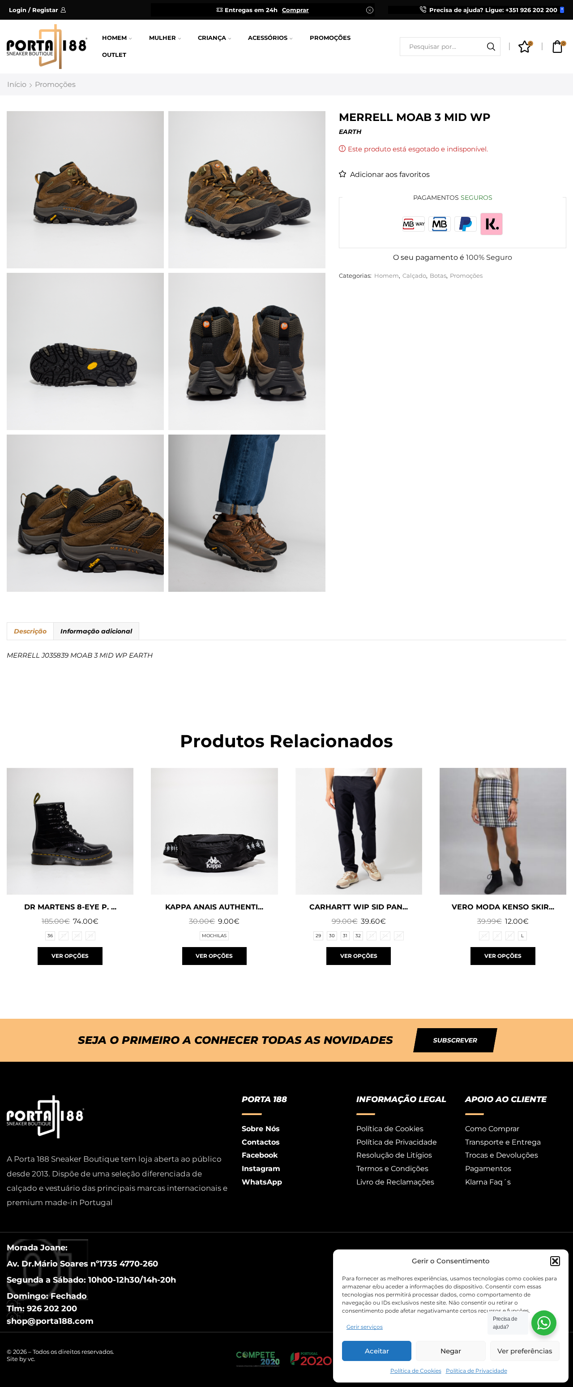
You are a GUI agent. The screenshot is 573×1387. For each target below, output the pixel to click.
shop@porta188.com (50, 1321)
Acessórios (267, 37)
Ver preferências (524, 1351)
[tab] (30, 631)
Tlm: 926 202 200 (42, 1309)
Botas (438, 275)
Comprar (295, 9)
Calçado (414, 275)
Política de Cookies (415, 1370)
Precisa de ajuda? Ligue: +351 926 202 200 (493, 9)
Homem (114, 37)
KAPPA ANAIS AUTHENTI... (214, 907)
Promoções (330, 37)
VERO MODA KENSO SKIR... (503, 907)
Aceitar (377, 1351)
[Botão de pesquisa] (491, 47)
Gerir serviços (364, 1326)
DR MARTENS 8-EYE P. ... (70, 907)
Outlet (114, 55)
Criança (212, 37)
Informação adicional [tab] (96, 631)
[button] (555, 1261)
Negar (450, 1351)
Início (16, 84)
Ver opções (70, 955)
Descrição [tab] (30, 631)
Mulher (162, 37)
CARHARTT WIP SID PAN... (358, 907)
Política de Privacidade (476, 1370)
